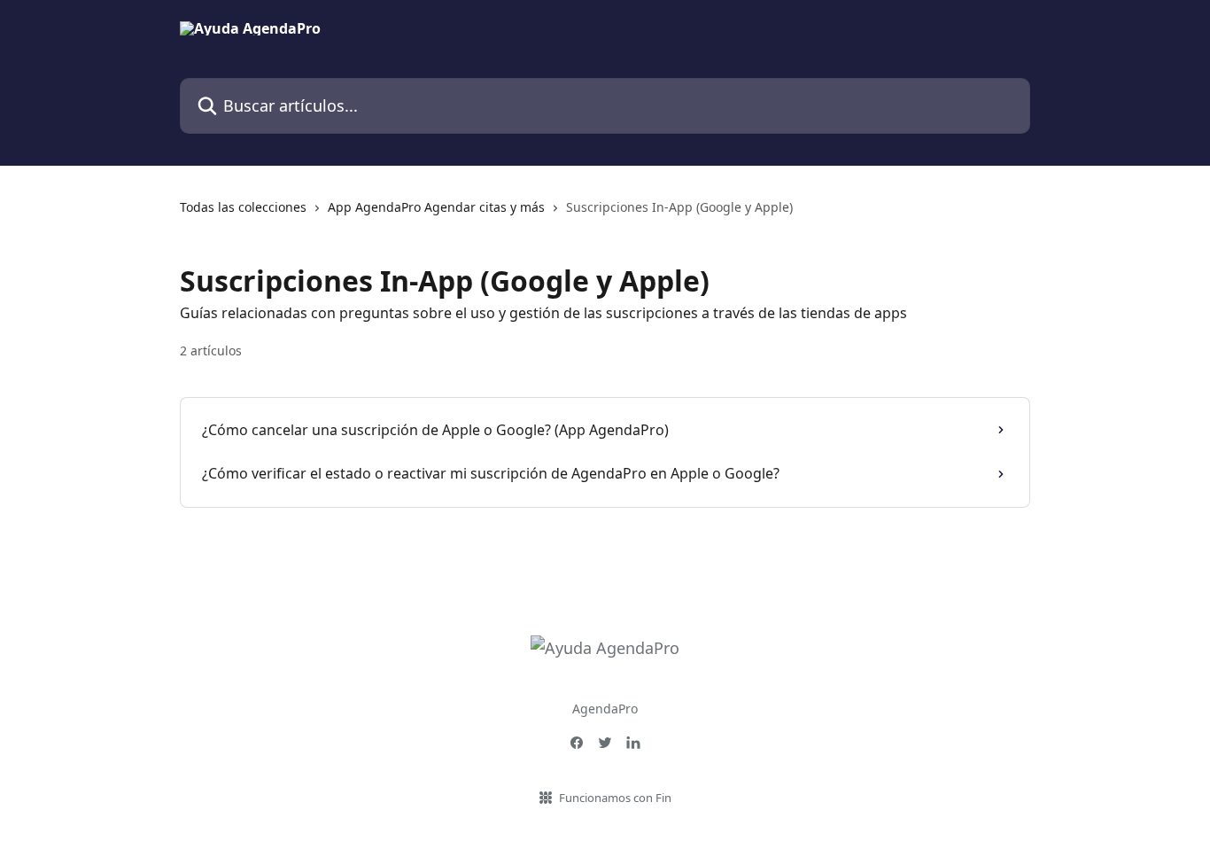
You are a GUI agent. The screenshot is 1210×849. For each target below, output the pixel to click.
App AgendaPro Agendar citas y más (436, 207)
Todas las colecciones (243, 207)
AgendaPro (605, 708)
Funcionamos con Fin (615, 798)
